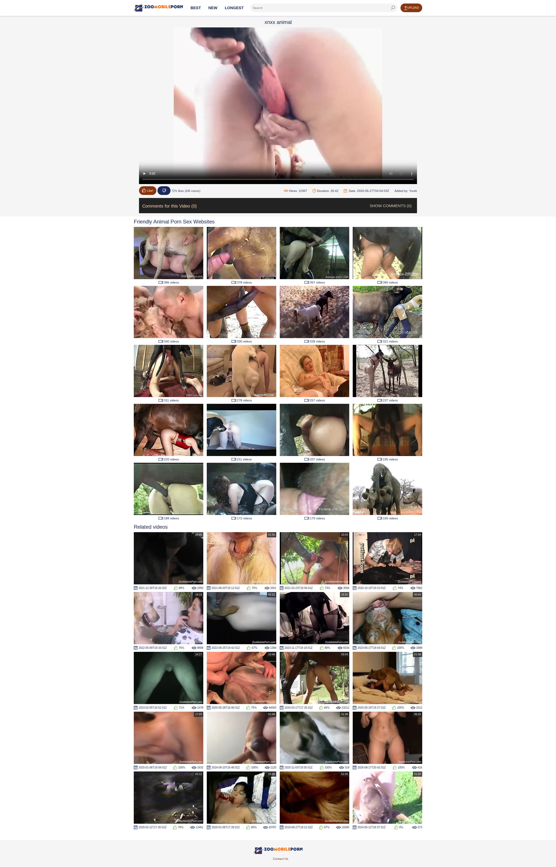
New (212, 8)
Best (195, 8)
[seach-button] (393, 7)
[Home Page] (158, 8)
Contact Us (280, 858)
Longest (234, 8)
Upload (413, 7)
